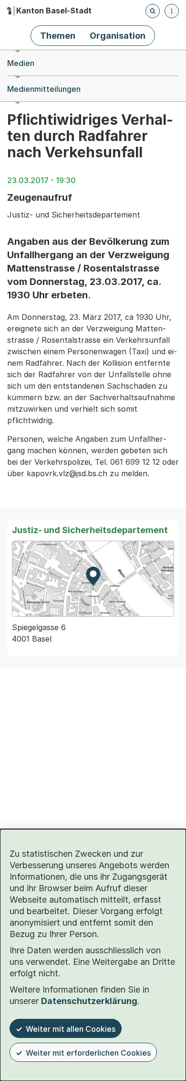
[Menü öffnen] (172, 11)
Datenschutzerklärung (89, 1001)
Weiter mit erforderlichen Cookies (88, 1053)
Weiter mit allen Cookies (70, 1029)
